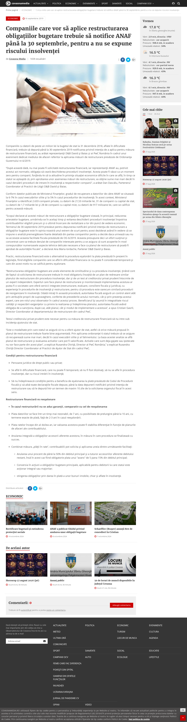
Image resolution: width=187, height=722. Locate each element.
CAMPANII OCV (60, 657)
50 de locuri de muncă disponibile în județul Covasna (114, 582)
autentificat (26, 610)
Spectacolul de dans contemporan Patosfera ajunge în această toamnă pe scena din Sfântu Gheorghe (160, 214)
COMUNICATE (150, 242)
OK (183, 710)
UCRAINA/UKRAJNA (63, 691)
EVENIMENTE (155, 625)
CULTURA (148, 204)
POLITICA (56, 3)
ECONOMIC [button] (71, 3)
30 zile (157, 114)
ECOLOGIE (122, 657)
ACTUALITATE (149, 135)
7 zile (149, 114)
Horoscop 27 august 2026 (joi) (22, 580)
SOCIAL (129, 3)
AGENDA (153, 637)
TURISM (121, 631)
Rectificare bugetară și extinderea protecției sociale (25, 530)
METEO (56, 631)
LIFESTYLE (154, 657)
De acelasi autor (18, 548)
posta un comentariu (56, 610)
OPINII (56, 704)
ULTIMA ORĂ (59, 637)
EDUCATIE (38, 10)
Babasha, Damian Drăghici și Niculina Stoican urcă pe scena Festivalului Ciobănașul (157, 145)
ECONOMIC (13, 18)
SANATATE (117, 3)
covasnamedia (20, 3)
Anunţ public (57, 580)
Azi (144, 114)
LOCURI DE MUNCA (127, 637)
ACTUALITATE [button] (39, 3)
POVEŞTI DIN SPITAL (63, 669)
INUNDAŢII (58, 685)
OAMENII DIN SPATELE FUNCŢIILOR (64, 677)
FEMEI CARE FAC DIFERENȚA (67, 663)
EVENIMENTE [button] (89, 3)
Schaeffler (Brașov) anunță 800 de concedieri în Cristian (113, 530)
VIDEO (88, 704)
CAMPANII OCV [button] (144, 3)
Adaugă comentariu (122, 605)
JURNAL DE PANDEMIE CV (66, 698)
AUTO (88, 657)
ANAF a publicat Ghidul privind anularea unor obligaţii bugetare (68, 530)
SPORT (105, 3)
